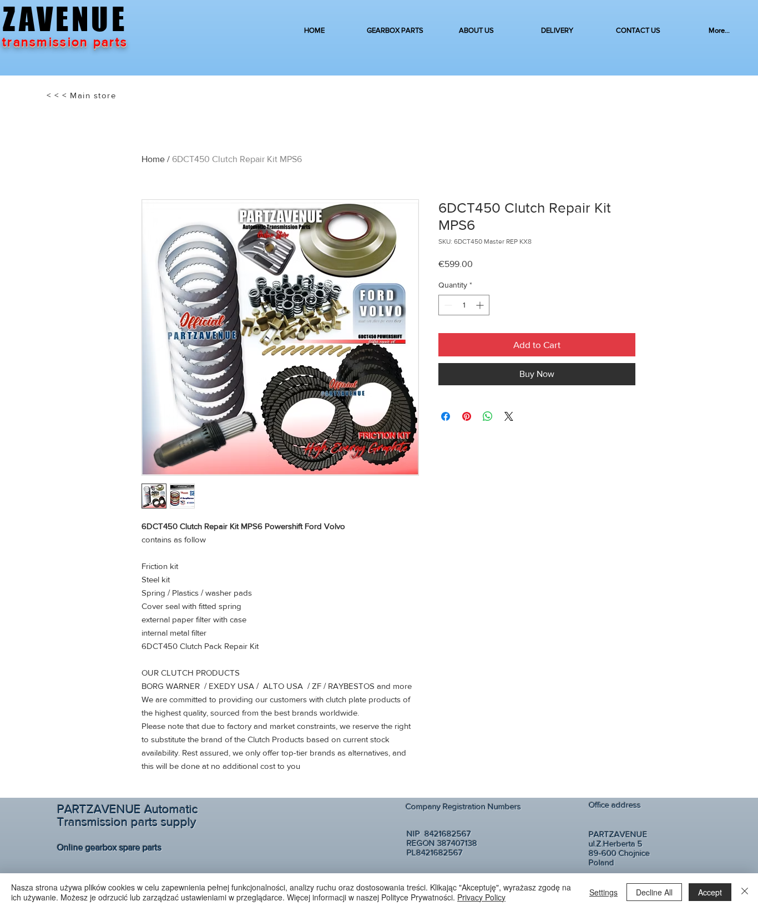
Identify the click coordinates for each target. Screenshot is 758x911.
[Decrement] (447, 305)
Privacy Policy (481, 897)
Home (153, 159)
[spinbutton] (464, 305)
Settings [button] (603, 892)
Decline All (654, 892)
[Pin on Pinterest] (466, 416)
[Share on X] (509, 416)
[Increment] (481, 305)
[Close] (744, 892)
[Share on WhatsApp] (487, 416)
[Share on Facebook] (445, 416)
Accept (710, 892)
